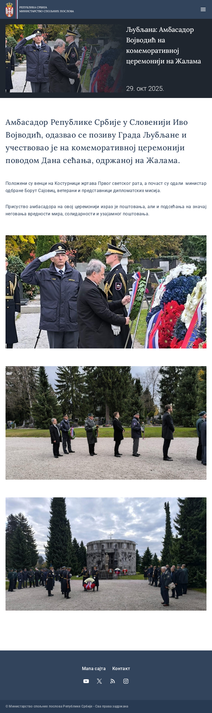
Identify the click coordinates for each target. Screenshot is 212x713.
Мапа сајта (94, 668)
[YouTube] (86, 681)
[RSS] (112, 681)
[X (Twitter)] (99, 681)
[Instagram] (126, 681)
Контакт (121, 668)
